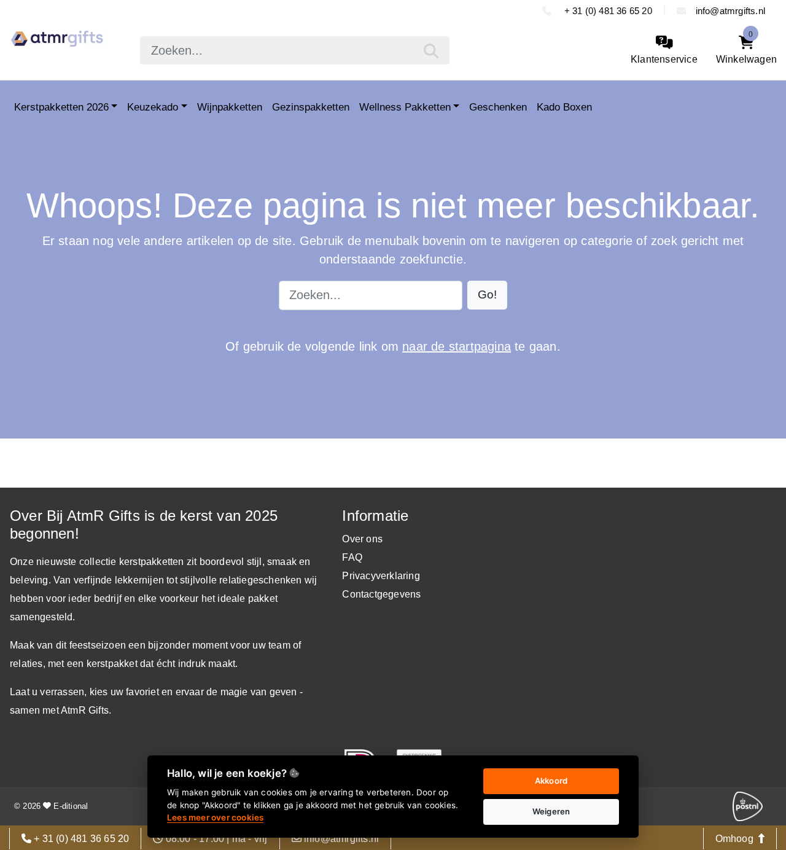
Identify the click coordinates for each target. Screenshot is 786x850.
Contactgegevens (381, 594)
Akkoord (551, 781)
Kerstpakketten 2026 (61, 107)
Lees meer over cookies (215, 817)
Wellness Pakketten (405, 107)
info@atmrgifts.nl (730, 11)
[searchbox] (294, 50)
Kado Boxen (564, 107)
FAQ (352, 557)
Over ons (362, 539)
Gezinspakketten (310, 107)
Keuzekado (152, 107)
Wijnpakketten (229, 107)
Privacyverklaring (380, 576)
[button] (487, 295)
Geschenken (498, 107)
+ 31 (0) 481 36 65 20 (606, 11)
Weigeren (551, 811)
